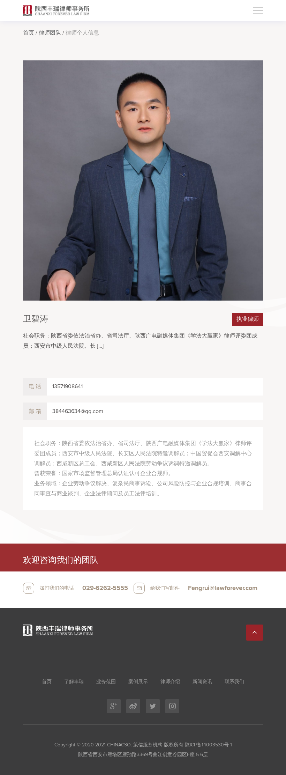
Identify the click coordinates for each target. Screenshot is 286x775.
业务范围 (106, 681)
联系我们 (234, 681)
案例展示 (138, 681)
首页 (28, 33)
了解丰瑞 (74, 681)
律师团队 (50, 33)
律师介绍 (170, 681)
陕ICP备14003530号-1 (207, 745)
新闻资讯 (202, 681)
